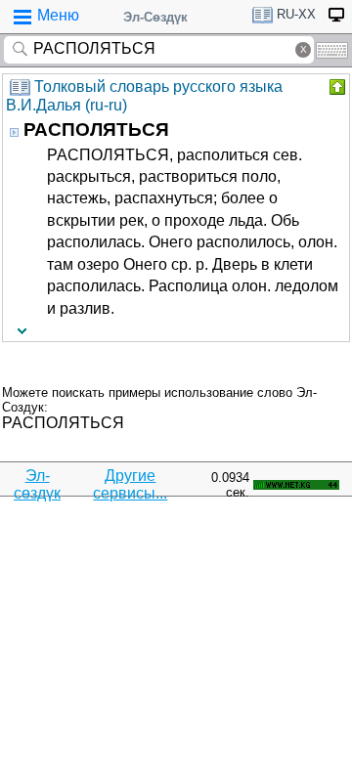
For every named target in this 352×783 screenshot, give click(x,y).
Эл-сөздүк (37, 484)
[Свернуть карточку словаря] (335, 87)
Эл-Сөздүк (155, 17)
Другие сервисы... (130, 484)
